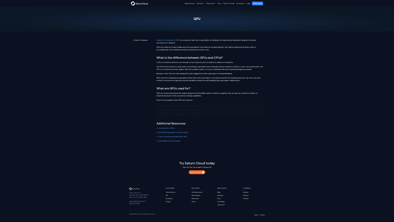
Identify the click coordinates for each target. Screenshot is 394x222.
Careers (245, 192)
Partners (200, 3)
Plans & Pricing (228, 3)
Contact (246, 198)
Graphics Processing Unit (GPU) (168, 40)
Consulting (220, 201)
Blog (218, 192)
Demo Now (257, 3)
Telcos (194, 201)
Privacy (262, 215)
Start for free (195, 172)
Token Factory (189, 3)
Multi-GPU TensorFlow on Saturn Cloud (173, 132)
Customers (221, 205)
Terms (256, 215)
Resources (210, 3)
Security (246, 195)
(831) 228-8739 (134, 203)
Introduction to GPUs (167, 128)
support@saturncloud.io (137, 201)
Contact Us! (206, 167)
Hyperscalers (196, 195)
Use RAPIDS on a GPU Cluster (169, 141)
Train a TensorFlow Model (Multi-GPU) (173, 137)
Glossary (220, 195)
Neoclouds (195, 198)
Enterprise (240, 3)
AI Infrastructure (197, 192)
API (167, 195)
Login (248, 3)
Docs (219, 3)
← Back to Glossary (140, 40)
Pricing (168, 201)
